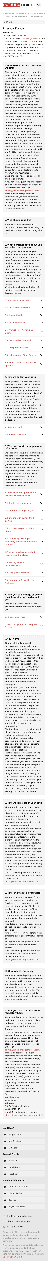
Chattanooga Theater (30, 38)
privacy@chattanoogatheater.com (22, 190)
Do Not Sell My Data (12, 1256)
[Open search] (38, 5)
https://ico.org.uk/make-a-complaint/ (24, 1115)
